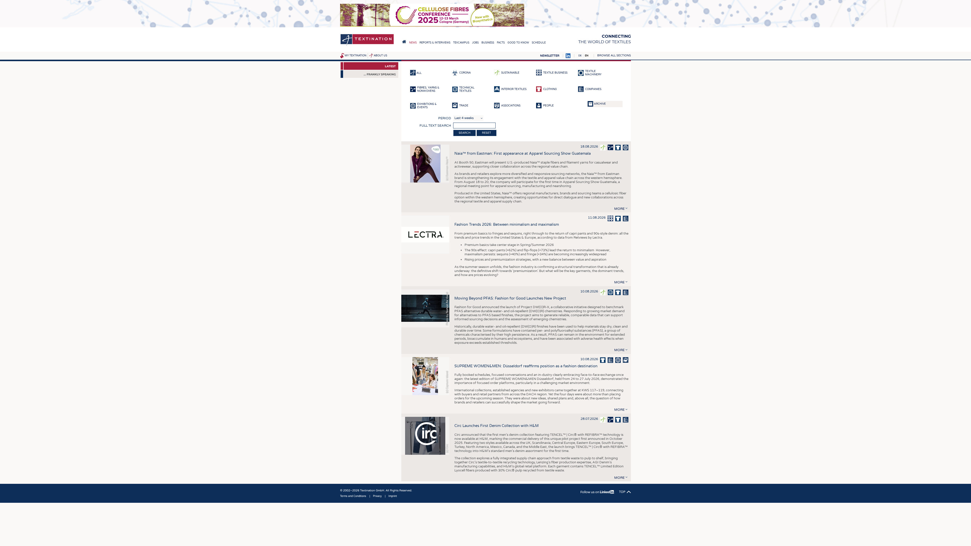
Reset (486, 132)
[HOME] (404, 41)
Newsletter (549, 55)
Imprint (392, 496)
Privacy (377, 496)
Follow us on (590, 492)
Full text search (435, 126)
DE (580, 55)
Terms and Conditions (353, 496)
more (619, 209)
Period (444, 118)
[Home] (367, 45)
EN (586, 55)
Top (622, 492)
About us (380, 55)
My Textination (355, 55)
